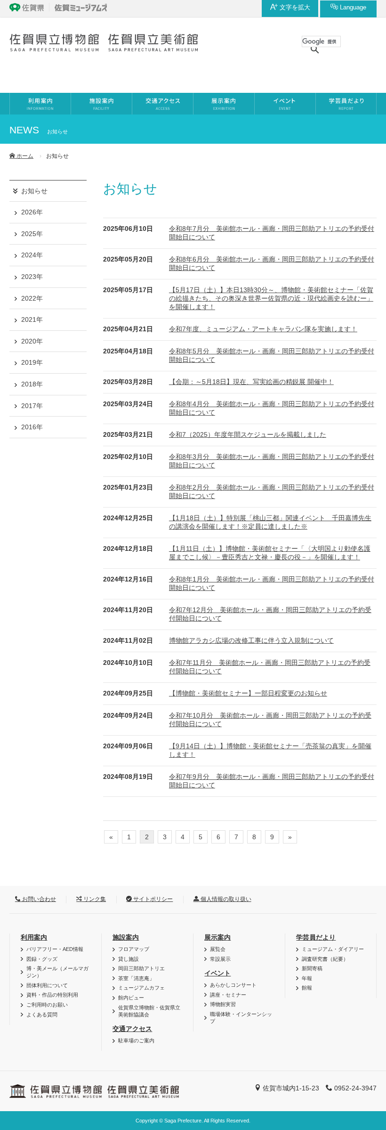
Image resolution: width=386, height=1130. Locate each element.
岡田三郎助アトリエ (141, 968)
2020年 (32, 341)
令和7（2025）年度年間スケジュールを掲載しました (247, 434)
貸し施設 (128, 959)
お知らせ (34, 191)
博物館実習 (223, 1004)
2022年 (32, 298)
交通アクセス (132, 1028)
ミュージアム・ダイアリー (333, 949)
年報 (307, 978)
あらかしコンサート (233, 985)
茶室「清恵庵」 (136, 978)
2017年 (32, 405)
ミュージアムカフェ (141, 988)
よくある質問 (41, 1014)
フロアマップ (133, 949)
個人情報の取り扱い (225, 899)
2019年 (32, 362)
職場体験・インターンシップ (241, 1017)
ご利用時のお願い (47, 1004)
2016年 (32, 427)
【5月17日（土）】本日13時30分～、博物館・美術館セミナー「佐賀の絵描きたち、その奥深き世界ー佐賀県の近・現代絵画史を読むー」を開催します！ (271, 298)
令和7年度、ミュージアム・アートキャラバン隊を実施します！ (263, 329)
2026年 (32, 212)
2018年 (32, 384)
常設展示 (220, 959)
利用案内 (34, 937)
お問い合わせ (38, 899)
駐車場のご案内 (136, 1040)
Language (352, 7)
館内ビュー (131, 997)
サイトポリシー (152, 899)
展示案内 (217, 937)
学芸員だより (316, 937)
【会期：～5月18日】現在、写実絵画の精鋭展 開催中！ (251, 381)
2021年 (32, 319)
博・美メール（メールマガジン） (57, 972)
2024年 (32, 255)
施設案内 (126, 937)
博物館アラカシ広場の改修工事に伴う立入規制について (251, 640)
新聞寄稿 (312, 968)
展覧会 (217, 949)
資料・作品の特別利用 (52, 995)
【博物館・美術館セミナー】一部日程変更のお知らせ (248, 693)
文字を (294, 7)
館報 (307, 988)
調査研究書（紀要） (325, 959)
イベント (217, 973)
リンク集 (94, 899)
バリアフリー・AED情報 (54, 949)
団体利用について (47, 985)
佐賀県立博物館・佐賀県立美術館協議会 (149, 1011)
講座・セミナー (228, 995)
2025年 (32, 233)
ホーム (24, 156)
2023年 (32, 276)
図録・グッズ (41, 959)
